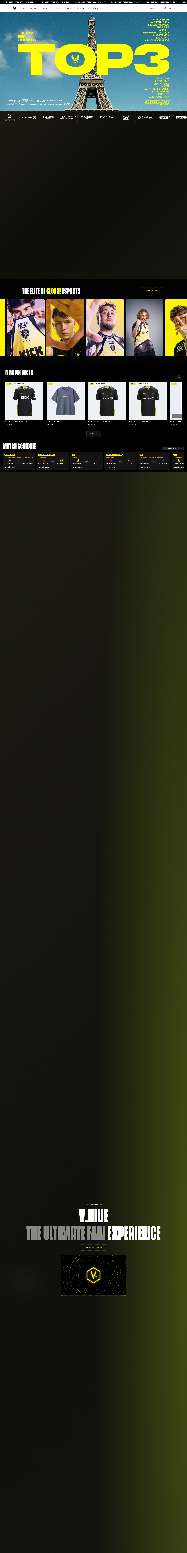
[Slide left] (173, 377)
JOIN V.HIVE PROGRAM (93, 1247)
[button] (160, 8)
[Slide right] (179, 377)
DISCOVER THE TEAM (151, 290)
